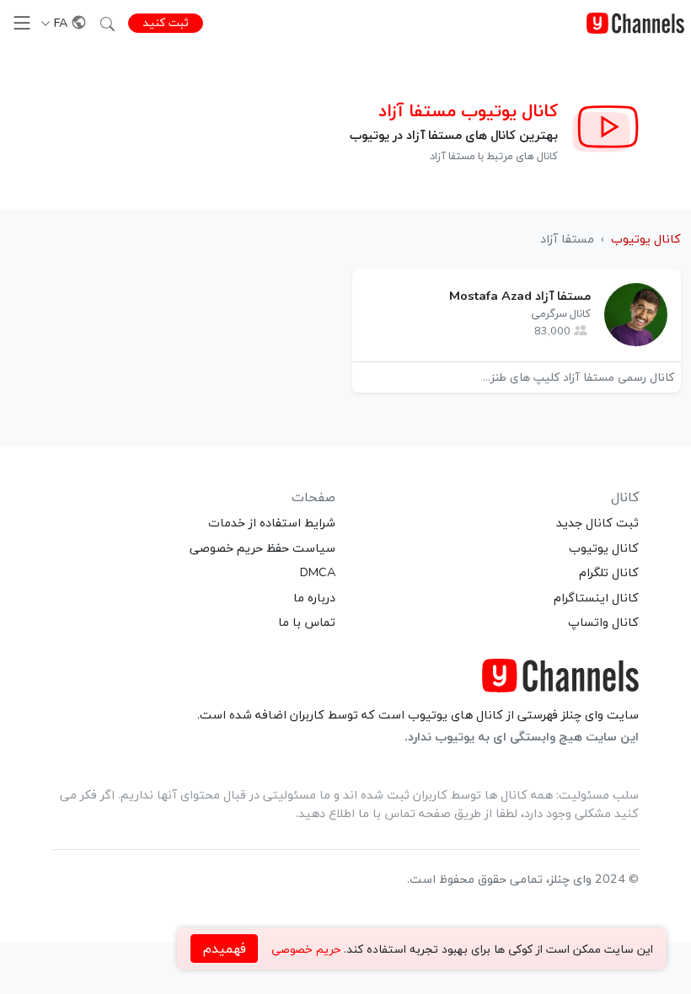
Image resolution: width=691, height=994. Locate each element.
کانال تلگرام (609, 572)
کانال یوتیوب (604, 547)
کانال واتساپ (603, 621)
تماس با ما (306, 621)
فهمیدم (224, 948)
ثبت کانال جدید (597, 522)
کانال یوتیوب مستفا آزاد (468, 110)
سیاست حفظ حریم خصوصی (262, 547)
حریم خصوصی (305, 949)
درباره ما (314, 597)
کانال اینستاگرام (596, 597)
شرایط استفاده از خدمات (271, 522)
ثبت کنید (165, 22)
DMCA (317, 572)
